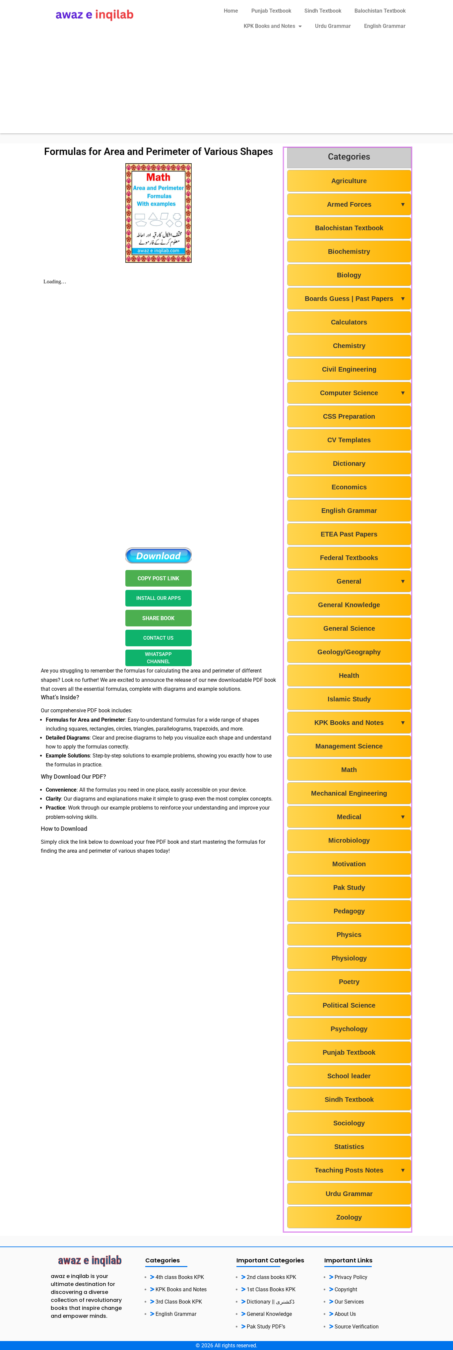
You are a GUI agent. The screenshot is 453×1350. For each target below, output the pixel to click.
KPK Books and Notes (269, 26)
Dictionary (349, 463)
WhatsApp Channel (158, 658)
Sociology (349, 1123)
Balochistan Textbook (380, 11)
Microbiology (349, 840)
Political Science (349, 1005)
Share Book (158, 618)
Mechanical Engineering (349, 793)
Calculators (349, 322)
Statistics (349, 1146)
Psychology (349, 1028)
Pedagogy (349, 911)
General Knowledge (349, 604)
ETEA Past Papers (349, 534)
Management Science (349, 746)
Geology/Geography (349, 652)
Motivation (349, 864)
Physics (349, 934)
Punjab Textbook (271, 11)
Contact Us (158, 638)
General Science (349, 628)
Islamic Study (349, 699)
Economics (349, 487)
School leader (349, 1076)
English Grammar (385, 26)
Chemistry (349, 345)
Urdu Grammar (333, 26)
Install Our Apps (158, 598)
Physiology (349, 958)
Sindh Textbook (322, 11)
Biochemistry (349, 251)
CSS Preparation (349, 416)
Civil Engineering (349, 369)
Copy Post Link (158, 578)
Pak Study (349, 887)
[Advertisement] (226, 86)
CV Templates (349, 440)
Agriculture (349, 180)
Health (349, 675)
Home (231, 11)
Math (349, 769)
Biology (349, 275)
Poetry (349, 981)
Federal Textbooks (349, 557)
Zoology (349, 1217)
